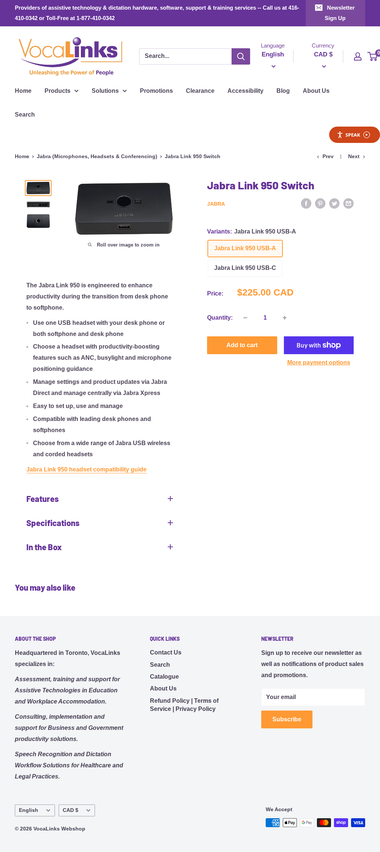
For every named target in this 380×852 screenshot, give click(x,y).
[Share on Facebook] (306, 203)
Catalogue (164, 676)
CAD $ (70, 810)
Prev (328, 156)
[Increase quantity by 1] (284, 318)
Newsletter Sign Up (340, 12)
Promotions (156, 91)
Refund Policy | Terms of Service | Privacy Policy (184, 705)
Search (25, 114)
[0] (372, 56)
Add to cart (242, 345)
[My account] (357, 56)
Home (23, 91)
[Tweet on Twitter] (334, 203)
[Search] (241, 56)
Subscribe (286, 719)
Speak (352, 134)
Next (354, 156)
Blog (283, 91)
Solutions (105, 91)
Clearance (200, 91)
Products (58, 91)
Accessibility (245, 91)
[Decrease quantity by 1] (245, 318)
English (28, 810)
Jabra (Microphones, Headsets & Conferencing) (97, 156)
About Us (316, 91)
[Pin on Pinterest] (320, 203)
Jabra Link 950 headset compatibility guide (86, 469)
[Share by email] (348, 203)
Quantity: (220, 317)
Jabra (216, 204)
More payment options (318, 362)
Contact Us (165, 652)
